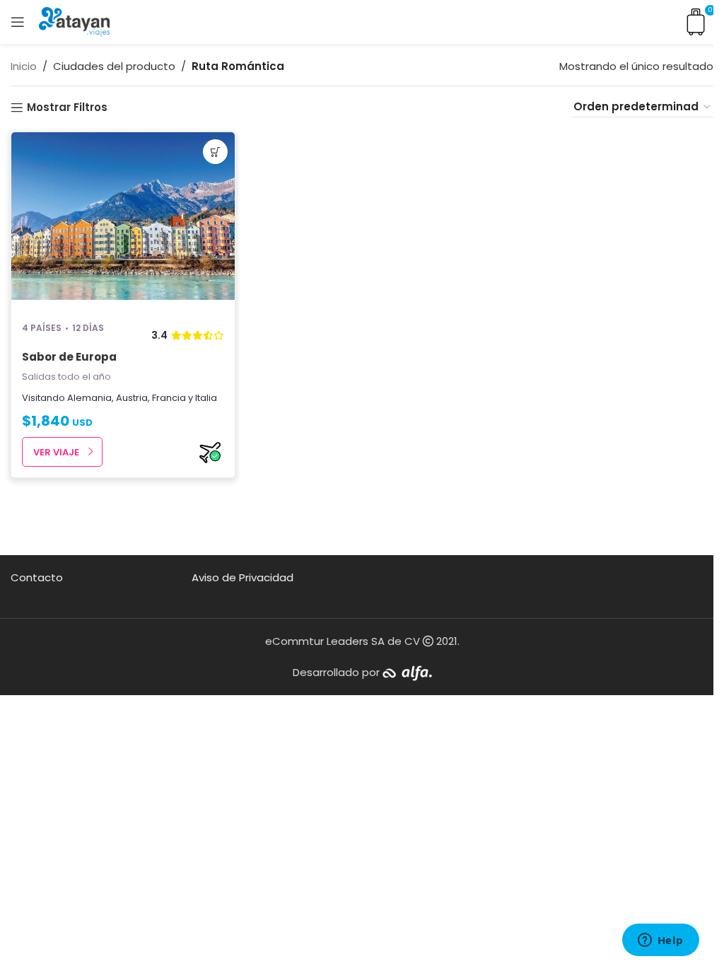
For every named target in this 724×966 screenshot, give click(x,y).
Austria (132, 398)
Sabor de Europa (69, 356)
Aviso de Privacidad (242, 577)
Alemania (89, 398)
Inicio (24, 66)
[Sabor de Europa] (123, 220)
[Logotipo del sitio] (74, 20)
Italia (206, 398)
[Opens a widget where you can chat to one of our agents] (660, 941)
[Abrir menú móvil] (18, 22)
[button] (215, 151)
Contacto (37, 577)
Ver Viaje (56, 452)
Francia (169, 398)
